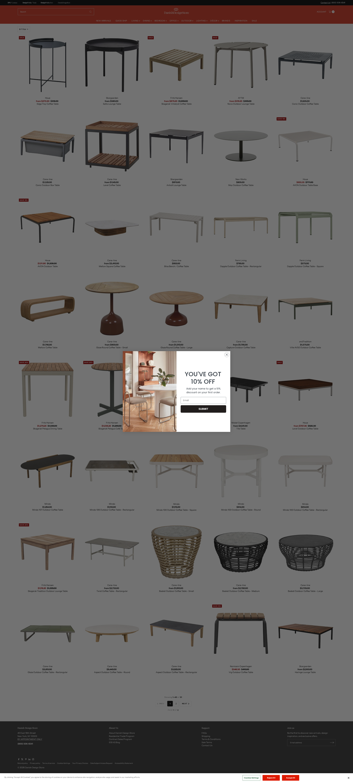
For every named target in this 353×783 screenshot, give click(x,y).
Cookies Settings (251, 778)
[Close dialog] (226, 354)
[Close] (349, 778)
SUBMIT (203, 408)
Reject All (271, 778)
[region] (176, 778)
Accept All (290, 778)
